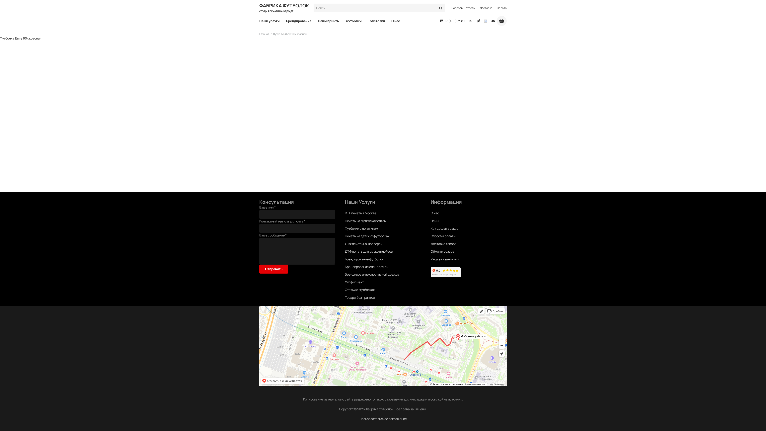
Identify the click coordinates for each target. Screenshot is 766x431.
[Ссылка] (478, 21)
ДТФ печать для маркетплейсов (369, 251)
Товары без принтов (360, 297)
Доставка (486, 8)
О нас (435, 213)
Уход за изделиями (445, 259)
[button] (282, 21)
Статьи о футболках (360, 290)
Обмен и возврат (443, 251)
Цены (435, 221)
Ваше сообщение (273, 235)
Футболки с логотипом (361, 228)
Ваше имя (267, 207)
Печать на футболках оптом (365, 221)
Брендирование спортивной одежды (372, 274)
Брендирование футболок (364, 259)
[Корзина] (502, 21)
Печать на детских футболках (367, 236)
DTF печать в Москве (360, 213)
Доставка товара (443, 244)
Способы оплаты (443, 236)
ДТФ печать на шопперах (363, 244)
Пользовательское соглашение (383, 419)
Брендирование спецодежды (367, 267)
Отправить (273, 269)
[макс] (485, 21)
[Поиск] (440, 8)
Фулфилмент (354, 282)
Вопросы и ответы (463, 8)
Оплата (502, 8)
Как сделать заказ (444, 228)
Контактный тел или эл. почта (282, 221)
